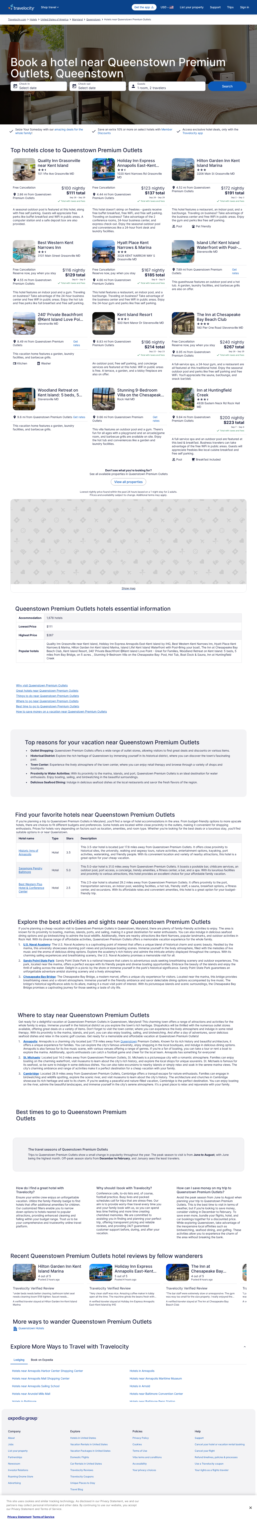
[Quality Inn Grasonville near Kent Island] (49, 195)
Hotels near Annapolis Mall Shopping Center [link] (40, 1378)
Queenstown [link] (93, 19)
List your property (192, 7)
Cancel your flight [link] (205, 1450)
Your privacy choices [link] (144, 1470)
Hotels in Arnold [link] (140, 1386)
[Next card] (242, 1285)
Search (227, 86)
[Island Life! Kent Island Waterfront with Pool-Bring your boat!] (208, 272)
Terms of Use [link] (140, 1450)
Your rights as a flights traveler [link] (211, 1470)
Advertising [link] (14, 1482)
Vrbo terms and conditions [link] (147, 1457)
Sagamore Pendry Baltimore (30, 870)
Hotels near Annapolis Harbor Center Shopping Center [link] (47, 1370)
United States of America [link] (54, 19)
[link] (41, 1328)
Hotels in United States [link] (83, 1437)
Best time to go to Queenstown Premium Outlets (47, 706)
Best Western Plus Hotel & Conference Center (31, 887)
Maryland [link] (77, 19)
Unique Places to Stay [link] (82, 1482)
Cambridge (31, 1073)
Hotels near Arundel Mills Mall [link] (31, 1393)
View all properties (128, 482)
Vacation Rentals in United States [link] (89, 1444)
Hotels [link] (33, 19)
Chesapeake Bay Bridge (39, 976)
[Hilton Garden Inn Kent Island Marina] (208, 195)
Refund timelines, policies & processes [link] (216, 1457)
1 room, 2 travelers (151, 88)
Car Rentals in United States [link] (86, 1463)
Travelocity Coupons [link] (82, 1476)
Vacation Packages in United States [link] (90, 1450)
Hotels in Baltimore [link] (24, 1401)
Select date (28, 88)
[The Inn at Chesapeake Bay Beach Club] (208, 346)
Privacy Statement (19, 1516)
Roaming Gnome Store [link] (20, 1476)
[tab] (19, 1359)
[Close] (250, 1507)
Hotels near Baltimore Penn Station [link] (152, 1401)
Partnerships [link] (15, 1457)
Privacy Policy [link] (141, 1437)
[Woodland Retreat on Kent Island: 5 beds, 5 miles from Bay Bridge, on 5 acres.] (49, 424)
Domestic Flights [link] (79, 1457)
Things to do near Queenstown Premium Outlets (47, 695)
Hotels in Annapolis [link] (142, 1370)
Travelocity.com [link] (17, 19)
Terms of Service (43, 1516)
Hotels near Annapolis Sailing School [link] (35, 1386)
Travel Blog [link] (76, 1489)
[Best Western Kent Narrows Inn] (49, 272)
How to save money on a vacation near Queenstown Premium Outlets (61, 711)
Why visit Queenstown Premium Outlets (42, 685)
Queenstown (128, 1041)
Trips (230, 7)
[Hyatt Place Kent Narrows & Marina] (128, 272)
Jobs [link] (10, 1444)
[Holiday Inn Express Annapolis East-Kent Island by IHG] (128, 195)
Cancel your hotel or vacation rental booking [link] (220, 1444)
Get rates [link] (235, 271)
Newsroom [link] (14, 1463)
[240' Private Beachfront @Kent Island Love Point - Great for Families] (49, 346)
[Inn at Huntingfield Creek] (208, 424)
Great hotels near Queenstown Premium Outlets (47, 690)
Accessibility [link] (140, 1463)
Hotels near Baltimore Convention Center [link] (156, 1393)
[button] (128, 1346)
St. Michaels (31, 1057)
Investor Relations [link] (18, 1470)
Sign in (244, 7)
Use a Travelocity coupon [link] (209, 1463)
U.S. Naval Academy (36, 944)
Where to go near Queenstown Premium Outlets (47, 701)
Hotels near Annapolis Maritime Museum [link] (156, 1378)
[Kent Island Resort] (128, 346)
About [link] (11, 1437)
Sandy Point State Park (38, 960)
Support (215, 7)
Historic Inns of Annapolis (28, 852)
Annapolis (30, 1041)
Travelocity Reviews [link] (81, 1470)
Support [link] (199, 1437)
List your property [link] (18, 1450)
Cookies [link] (137, 1444)
